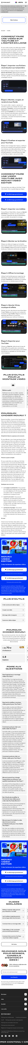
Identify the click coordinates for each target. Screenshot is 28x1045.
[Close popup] (26, 9)
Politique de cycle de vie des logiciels (14, 1020)
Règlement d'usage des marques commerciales (12, 1027)
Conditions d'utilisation (21, 1017)
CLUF (2, 1020)
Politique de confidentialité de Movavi (12, 983)
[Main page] (5, 2)
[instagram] (6, 1036)
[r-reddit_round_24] (16, 1036)
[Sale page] (19, 2)
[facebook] (2, 1036)
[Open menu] (26, 2)
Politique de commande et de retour (9, 1022)
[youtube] (9, 1036)
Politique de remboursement (8, 1025)
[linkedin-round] (13, 1036)
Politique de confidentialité (7, 1017)
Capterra (5, 660)
